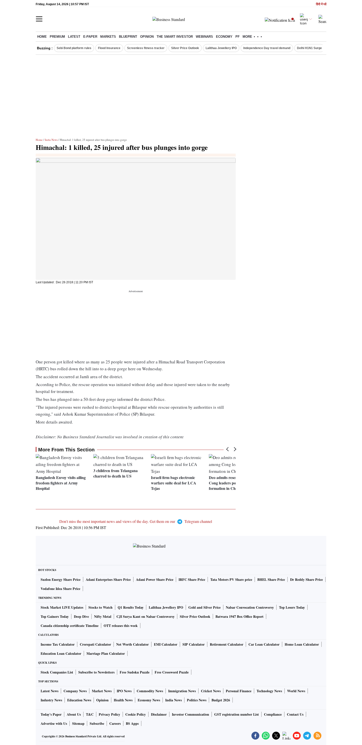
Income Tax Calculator (58, 644)
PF (237, 36)
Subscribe (97, 723)
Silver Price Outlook (185, 48)
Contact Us (295, 714)
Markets (108, 36)
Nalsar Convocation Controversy (250, 607)
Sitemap (78, 723)
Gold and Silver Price (204, 607)
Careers (115, 723)
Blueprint (128, 36)
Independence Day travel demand (266, 48)
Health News (123, 700)
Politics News (196, 700)
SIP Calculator (193, 644)
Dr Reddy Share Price (306, 579)
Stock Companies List (57, 672)
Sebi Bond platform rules (74, 48)
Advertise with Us (54, 723)
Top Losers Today (292, 607)
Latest (74, 36)
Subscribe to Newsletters (96, 672)
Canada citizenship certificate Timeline (70, 625)
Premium (57, 36)
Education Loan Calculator (61, 653)
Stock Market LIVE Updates (62, 607)
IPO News (124, 690)
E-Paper (90, 36)
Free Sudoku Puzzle (134, 672)
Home (42, 36)
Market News (102, 690)
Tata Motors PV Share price (231, 579)
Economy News (149, 700)
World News (296, 690)
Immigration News (182, 690)
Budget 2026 (221, 700)
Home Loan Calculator (302, 644)
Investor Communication (190, 714)
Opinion (147, 36)
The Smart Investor (175, 36)
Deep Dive (81, 616)
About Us (74, 714)
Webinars (204, 36)
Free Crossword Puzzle (172, 672)
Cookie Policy (135, 714)
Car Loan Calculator (264, 644)
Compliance (273, 714)
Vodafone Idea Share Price (60, 588)
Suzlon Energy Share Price (61, 579)
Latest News (49, 690)
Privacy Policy (109, 714)
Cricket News (211, 690)
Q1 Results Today (131, 607)
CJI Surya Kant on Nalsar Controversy (145, 616)
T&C (90, 714)
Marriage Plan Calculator (105, 653)
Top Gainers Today (55, 616)
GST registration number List (236, 714)
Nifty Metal (102, 616)
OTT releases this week (121, 625)
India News (51, 140)
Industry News (51, 700)
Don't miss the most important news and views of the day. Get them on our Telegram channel (135, 521)
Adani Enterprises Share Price (108, 579)
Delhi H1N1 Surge (309, 48)
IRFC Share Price (192, 579)
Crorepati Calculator (95, 644)
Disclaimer (159, 714)
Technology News (269, 690)
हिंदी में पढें (321, 4)
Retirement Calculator (226, 644)
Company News (75, 690)
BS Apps (132, 723)
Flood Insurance (109, 48)
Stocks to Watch (100, 607)
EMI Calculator (165, 644)
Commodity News (150, 690)
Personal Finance (238, 690)
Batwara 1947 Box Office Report (239, 616)
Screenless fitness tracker (146, 48)
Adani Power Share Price (154, 579)
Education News (79, 700)
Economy (224, 36)
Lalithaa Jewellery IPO (221, 48)
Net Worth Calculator (132, 644)
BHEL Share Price (271, 579)
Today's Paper (51, 714)
